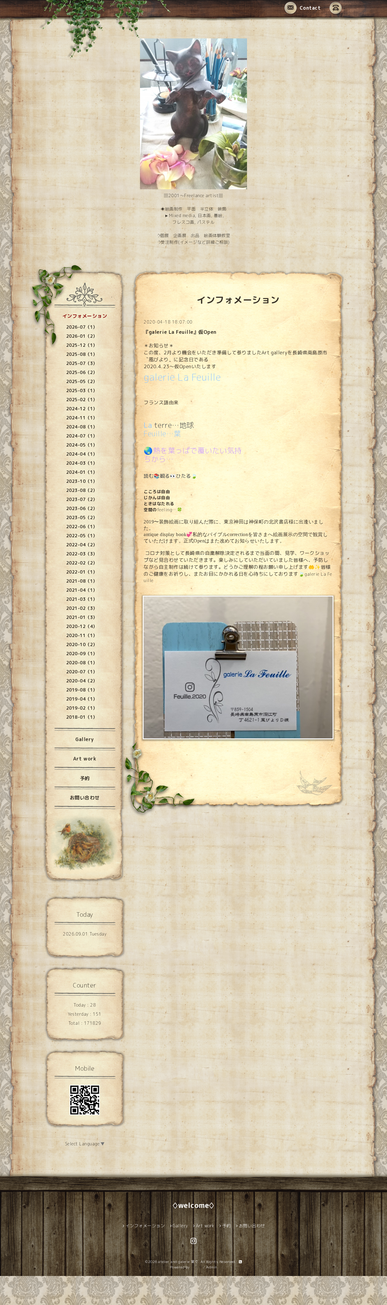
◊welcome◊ (193, 1205)
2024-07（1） (81, 436)
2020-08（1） (81, 663)
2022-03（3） (81, 554)
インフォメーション (84, 316)
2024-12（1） (81, 409)
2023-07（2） (81, 499)
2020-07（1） (81, 672)
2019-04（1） (81, 699)
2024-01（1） (81, 472)
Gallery (84, 739)
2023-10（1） (81, 481)
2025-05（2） (81, 381)
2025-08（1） (81, 354)
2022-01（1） (81, 572)
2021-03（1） (81, 599)
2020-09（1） (81, 653)
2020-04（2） (81, 681)
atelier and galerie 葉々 (178, 1261)
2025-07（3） (81, 363)
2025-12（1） (81, 345)
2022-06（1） (81, 526)
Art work (84, 758)
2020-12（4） (81, 626)
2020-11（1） (81, 635)
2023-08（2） (81, 490)
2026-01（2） (81, 336)
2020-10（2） (81, 644)
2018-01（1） (81, 717)
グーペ (196, 1267)
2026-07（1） (81, 327)
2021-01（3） (81, 617)
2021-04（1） (81, 590)
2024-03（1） (81, 463)
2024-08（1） (81, 427)
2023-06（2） (81, 508)
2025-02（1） (81, 399)
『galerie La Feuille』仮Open (180, 332)
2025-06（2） (81, 372)
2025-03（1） (81, 390)
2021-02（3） (81, 608)
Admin (211, 1267)
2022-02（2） (81, 563)
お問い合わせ (85, 797)
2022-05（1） (81, 536)
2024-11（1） (81, 418)
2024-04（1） (81, 454)
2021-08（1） (81, 581)
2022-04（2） (81, 545)
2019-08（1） (81, 690)
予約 (85, 778)
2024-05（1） (81, 445)
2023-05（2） (81, 517)
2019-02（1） (81, 708)
